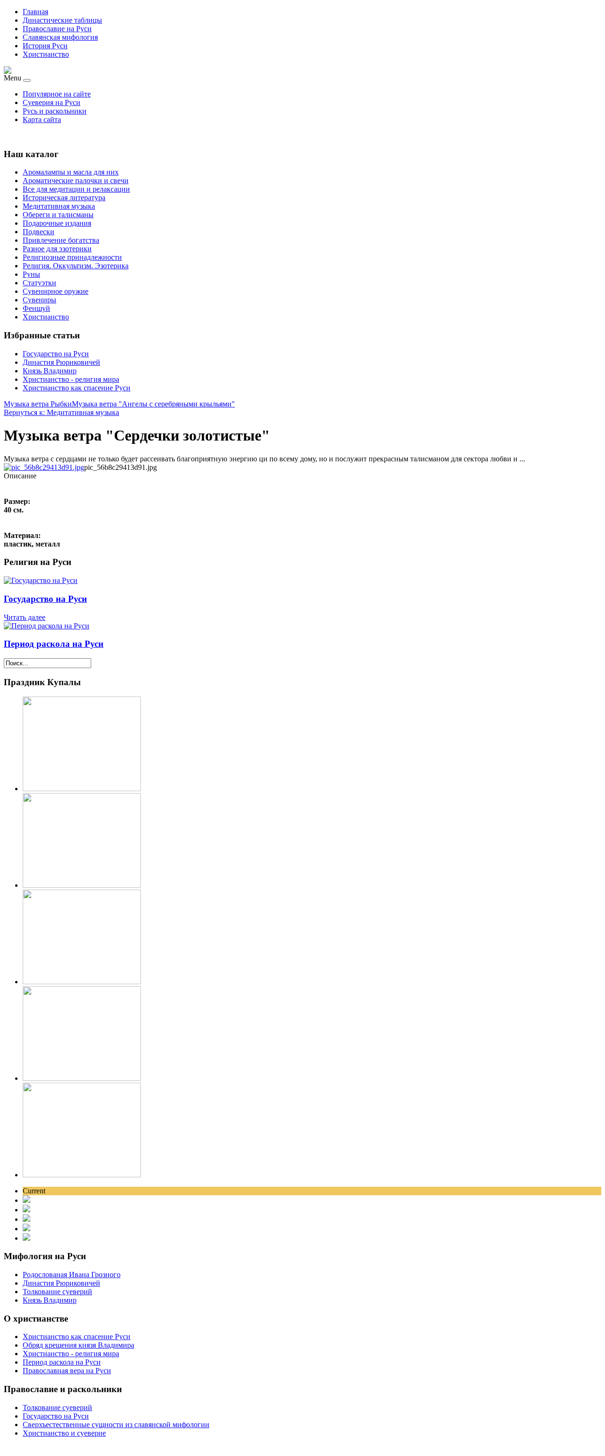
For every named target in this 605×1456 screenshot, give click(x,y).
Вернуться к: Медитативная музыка (61, 412)
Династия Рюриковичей (61, 362)
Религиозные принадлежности (72, 257)
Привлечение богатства (61, 240)
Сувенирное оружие (55, 291)
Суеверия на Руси (51, 102)
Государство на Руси (56, 354)
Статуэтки (39, 283)
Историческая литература (64, 198)
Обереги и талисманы (58, 215)
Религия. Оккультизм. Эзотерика (76, 266)
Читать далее (24, 617)
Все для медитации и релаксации (76, 189)
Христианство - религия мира (71, 379)
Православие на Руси (57, 29)
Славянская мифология (60, 37)
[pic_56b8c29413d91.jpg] (44, 467)
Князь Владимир (50, 371)
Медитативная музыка (59, 206)
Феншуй (36, 308)
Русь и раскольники (54, 111)
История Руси (45, 46)
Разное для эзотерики (57, 249)
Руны (31, 274)
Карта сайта (42, 119)
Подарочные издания (57, 223)
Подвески (38, 232)
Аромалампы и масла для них (71, 172)
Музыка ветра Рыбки (38, 404)
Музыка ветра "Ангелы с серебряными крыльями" (153, 404)
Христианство (46, 54)
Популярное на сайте (57, 94)
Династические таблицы (62, 20)
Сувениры (39, 300)
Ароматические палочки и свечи (76, 180)
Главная (35, 12)
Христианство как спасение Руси (76, 388)
